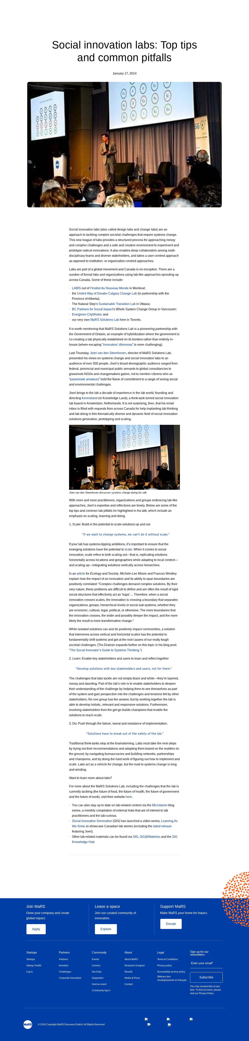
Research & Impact (134, 965)
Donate (171, 923)
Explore (106, 929)
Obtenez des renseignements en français (172, 978)
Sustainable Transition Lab (117, 304)
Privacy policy (164, 965)
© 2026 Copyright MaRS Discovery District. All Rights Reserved (71, 1024)
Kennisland (89, 398)
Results (128, 971)
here (129, 796)
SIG (135, 836)
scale (128, 549)
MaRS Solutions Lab (104, 319)
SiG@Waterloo (150, 836)
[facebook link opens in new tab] (152, 1019)
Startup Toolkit (33, 965)
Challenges (65, 971)
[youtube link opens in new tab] (154, 1024)
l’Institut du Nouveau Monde (109, 288)
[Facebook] (163, 860)
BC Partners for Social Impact (92, 309)
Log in (29, 971)
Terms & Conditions (167, 959)
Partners (64, 952)
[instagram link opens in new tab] (175, 1019)
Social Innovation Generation (92, 821)
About (128, 952)
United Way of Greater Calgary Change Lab (107, 293)
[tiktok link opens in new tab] (170, 1025)
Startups (31, 952)
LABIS (76, 288)
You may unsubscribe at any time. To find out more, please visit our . (205, 990)
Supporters (97, 978)
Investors (63, 965)
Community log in (101, 990)
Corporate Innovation (70, 978)
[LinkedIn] (178, 860)
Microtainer (159, 805)
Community (99, 952)
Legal (160, 952)
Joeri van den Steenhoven (108, 353)
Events (95, 959)
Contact (128, 984)
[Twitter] (171, 860)
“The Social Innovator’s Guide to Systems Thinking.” (105, 650)
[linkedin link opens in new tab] (197, 1019)
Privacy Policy (206, 993)
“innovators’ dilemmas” (117, 344)
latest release (162, 826)
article (81, 573)
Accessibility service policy (171, 971)
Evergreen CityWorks (86, 314)
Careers (96, 965)
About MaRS (131, 959)
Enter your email (202, 963)
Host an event (99, 984)
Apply (36, 929)
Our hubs (97, 971)
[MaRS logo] (27, 1024)
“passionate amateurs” (84, 379)
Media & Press (132, 978)
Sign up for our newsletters (199, 953)
